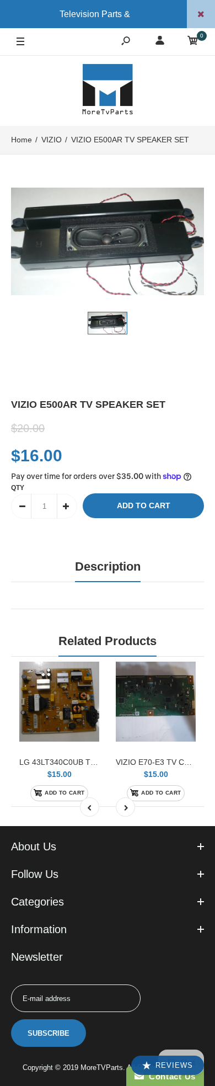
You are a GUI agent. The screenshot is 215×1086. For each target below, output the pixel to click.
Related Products (107, 641)
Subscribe (48, 1033)
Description (108, 566)
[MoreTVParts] (107, 90)
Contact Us (170, 1076)
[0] (192, 42)
